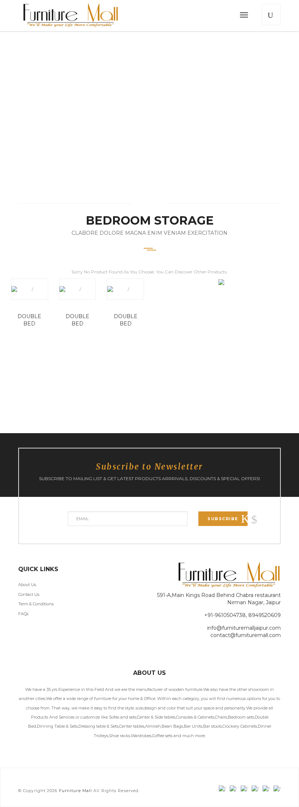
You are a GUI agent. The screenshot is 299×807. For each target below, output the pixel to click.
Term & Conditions (36, 603)
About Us (27, 584)
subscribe (222, 518)
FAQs (23, 613)
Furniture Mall (75, 790)
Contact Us (28, 594)
